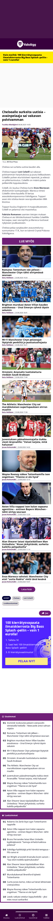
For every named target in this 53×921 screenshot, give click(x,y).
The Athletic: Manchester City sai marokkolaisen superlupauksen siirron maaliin (24, 407)
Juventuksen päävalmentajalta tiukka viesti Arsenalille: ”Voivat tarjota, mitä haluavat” (24, 442)
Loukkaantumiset (10, 603)
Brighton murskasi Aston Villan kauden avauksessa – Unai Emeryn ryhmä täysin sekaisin (25, 307)
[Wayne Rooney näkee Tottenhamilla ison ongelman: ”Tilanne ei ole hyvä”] (26, 461)
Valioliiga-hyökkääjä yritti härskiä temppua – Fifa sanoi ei (28, 851)
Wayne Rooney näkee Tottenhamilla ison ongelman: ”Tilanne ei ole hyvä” (26, 475)
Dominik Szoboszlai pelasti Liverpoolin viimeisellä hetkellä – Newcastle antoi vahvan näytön (28, 725)
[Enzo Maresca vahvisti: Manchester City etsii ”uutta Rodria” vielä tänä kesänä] (26, 563)
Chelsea (16, 598)
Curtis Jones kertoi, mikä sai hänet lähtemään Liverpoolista (29, 883)
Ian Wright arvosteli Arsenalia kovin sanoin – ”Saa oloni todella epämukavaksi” (28, 858)
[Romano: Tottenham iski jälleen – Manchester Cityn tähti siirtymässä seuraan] (26, 256)
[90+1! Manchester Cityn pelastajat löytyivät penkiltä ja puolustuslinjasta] (26, 326)
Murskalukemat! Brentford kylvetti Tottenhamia (24, 876)
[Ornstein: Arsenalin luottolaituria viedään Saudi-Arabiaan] (26, 359)
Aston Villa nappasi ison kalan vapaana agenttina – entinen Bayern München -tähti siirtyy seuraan (25, 509)
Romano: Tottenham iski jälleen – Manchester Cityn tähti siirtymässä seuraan (22, 272)
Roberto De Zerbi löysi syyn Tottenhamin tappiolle (27, 823)
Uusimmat (10, 716)
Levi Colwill (28, 598)
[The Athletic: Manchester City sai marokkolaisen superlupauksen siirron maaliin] (26, 391)
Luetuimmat (11, 815)
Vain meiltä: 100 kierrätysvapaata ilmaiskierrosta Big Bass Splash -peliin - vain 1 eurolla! (25, 57)
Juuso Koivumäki (9, 447)
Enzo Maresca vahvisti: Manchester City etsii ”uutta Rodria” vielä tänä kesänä (25, 578)
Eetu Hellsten (7, 277)
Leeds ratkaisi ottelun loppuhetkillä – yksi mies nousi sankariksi (27, 898)
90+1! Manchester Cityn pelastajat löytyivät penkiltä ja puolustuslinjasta (24, 341)
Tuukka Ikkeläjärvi (10, 124)
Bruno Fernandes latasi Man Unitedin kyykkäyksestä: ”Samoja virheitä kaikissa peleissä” (26, 842)
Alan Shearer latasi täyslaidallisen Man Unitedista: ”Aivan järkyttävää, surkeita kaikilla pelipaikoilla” (25, 544)
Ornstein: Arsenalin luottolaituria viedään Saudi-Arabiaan (21, 373)
